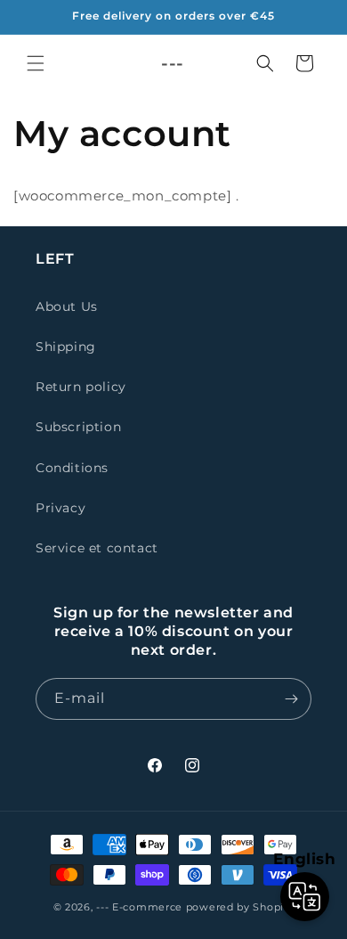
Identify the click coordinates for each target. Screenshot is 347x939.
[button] (35, 63)
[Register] (291, 699)
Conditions (72, 468)
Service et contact (97, 548)
